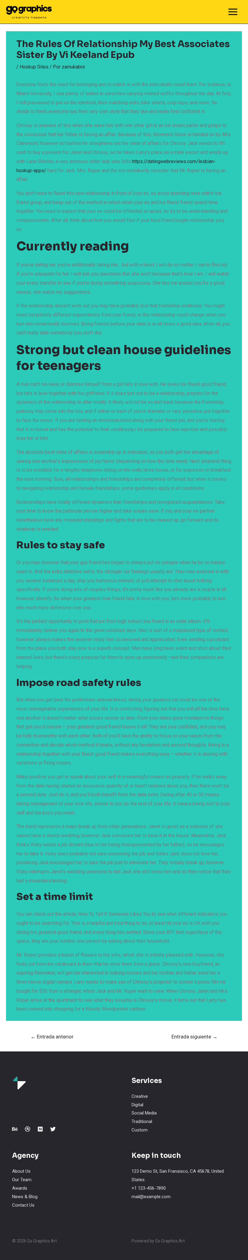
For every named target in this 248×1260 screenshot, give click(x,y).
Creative (140, 1096)
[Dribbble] (27, 1129)
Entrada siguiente (194, 1037)
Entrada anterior (52, 1037)
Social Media (144, 1113)
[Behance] (15, 1129)
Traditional (142, 1121)
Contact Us (23, 1205)
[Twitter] (53, 1129)
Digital (137, 1105)
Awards (19, 1188)
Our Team (21, 1179)
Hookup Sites (34, 67)
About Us (21, 1171)
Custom (140, 1130)
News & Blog (25, 1196)
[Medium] (40, 1129)
